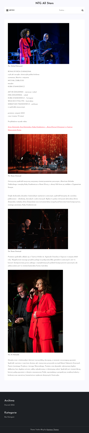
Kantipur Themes (53, 430)
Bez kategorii (9, 417)
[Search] (82, 10)
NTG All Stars (45, 3)
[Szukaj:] (72, 10)
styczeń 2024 (9, 405)
